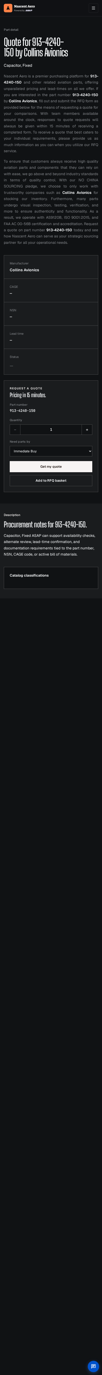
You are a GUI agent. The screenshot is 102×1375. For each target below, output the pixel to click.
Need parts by (20, 442)
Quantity (16, 420)
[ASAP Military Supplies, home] (19, 8)
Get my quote (51, 466)
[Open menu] (93, 8)
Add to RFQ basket (51, 480)
